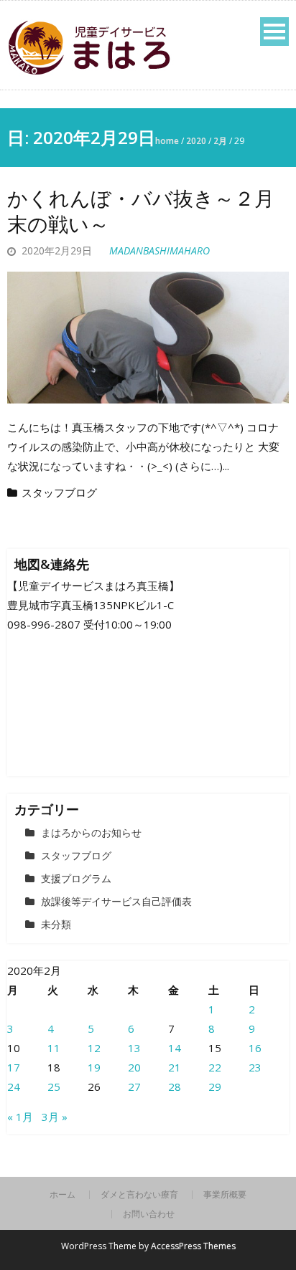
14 (174, 1048)
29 (214, 1086)
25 (53, 1086)
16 (255, 1048)
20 (134, 1067)
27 (134, 1086)
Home (167, 141)
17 (13, 1067)
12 (94, 1048)
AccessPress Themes (193, 1246)
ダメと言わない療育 (139, 1194)
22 (214, 1067)
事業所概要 (224, 1194)
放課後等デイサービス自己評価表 (116, 901)
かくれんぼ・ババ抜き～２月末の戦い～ (140, 210)
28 (174, 1086)
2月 (220, 141)
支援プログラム (76, 878)
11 (53, 1048)
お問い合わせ (149, 1214)
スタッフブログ (59, 492)
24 (13, 1086)
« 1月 (20, 1116)
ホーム (62, 1194)
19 (94, 1067)
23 (255, 1067)
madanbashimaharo (159, 250)
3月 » (55, 1116)
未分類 (56, 924)
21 (174, 1067)
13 (134, 1048)
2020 (196, 141)
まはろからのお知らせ (91, 832)
